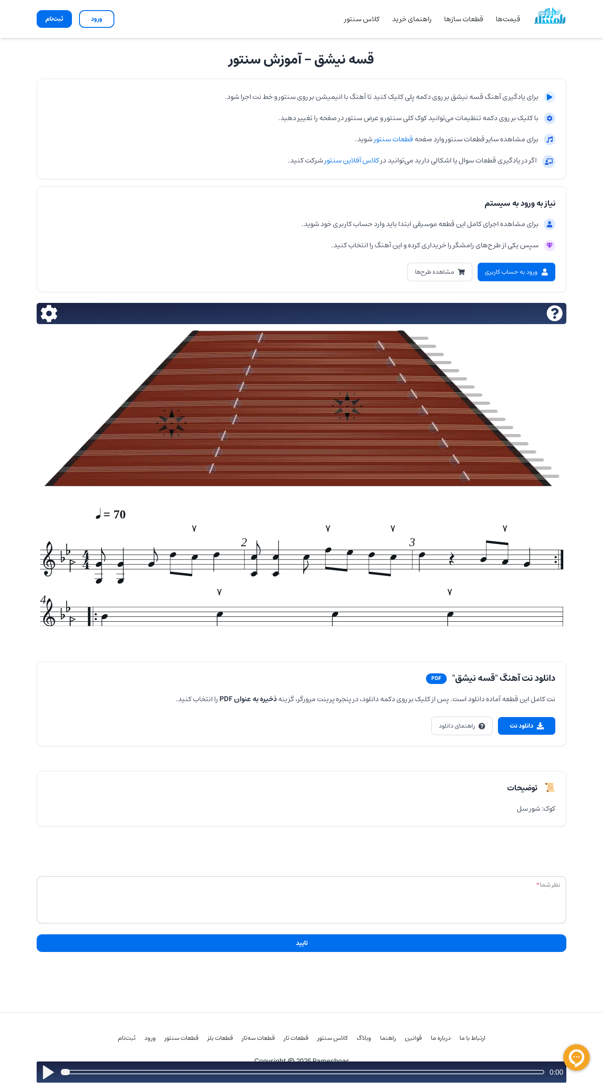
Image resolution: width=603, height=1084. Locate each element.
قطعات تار (296, 1038)
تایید (302, 943)
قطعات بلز (220, 1038)
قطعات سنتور (393, 139)
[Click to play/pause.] (48, 1072)
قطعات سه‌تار (258, 1038)
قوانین (413, 1038)
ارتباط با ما (473, 1038)
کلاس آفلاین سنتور (351, 160)
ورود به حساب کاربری (511, 272)
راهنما (388, 1038)
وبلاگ (364, 1038)
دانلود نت (521, 726)
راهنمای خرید (412, 19)
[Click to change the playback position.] (304, 1072)
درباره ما (441, 1038)
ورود (150, 1038)
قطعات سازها (463, 19)
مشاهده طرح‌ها (434, 272)
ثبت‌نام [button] (54, 19)
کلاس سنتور (362, 19)
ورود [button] (96, 19)
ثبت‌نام (127, 1038)
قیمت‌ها (508, 19)
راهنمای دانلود (457, 726)
